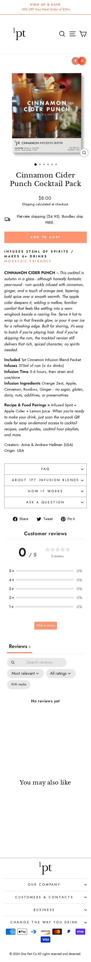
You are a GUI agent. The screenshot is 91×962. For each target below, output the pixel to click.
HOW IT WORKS (45, 491)
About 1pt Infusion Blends (45, 480)
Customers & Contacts (44, 897)
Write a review (45, 625)
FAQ (45, 469)
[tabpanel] (45, 707)
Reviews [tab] (19, 646)
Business (44, 910)
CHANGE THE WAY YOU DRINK (44, 922)
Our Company (44, 884)
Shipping (28, 204)
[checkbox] (18, 684)
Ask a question (45, 502)
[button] (45, 571)
